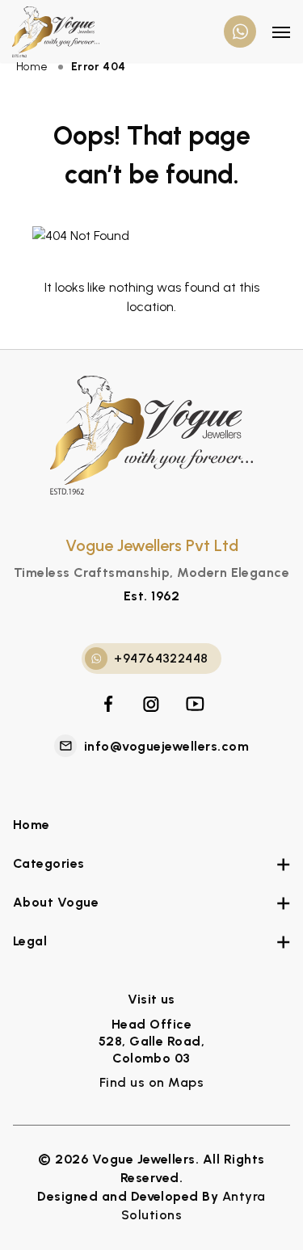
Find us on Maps (151, 1082)
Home (31, 824)
